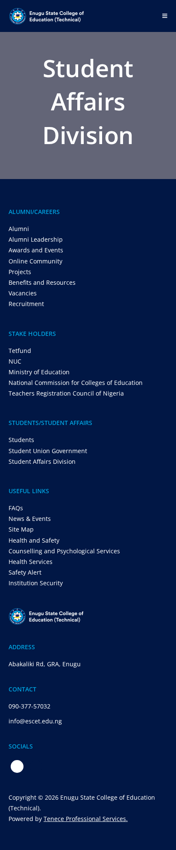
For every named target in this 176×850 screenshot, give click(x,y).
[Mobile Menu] (164, 16)
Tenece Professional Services (85, 819)
